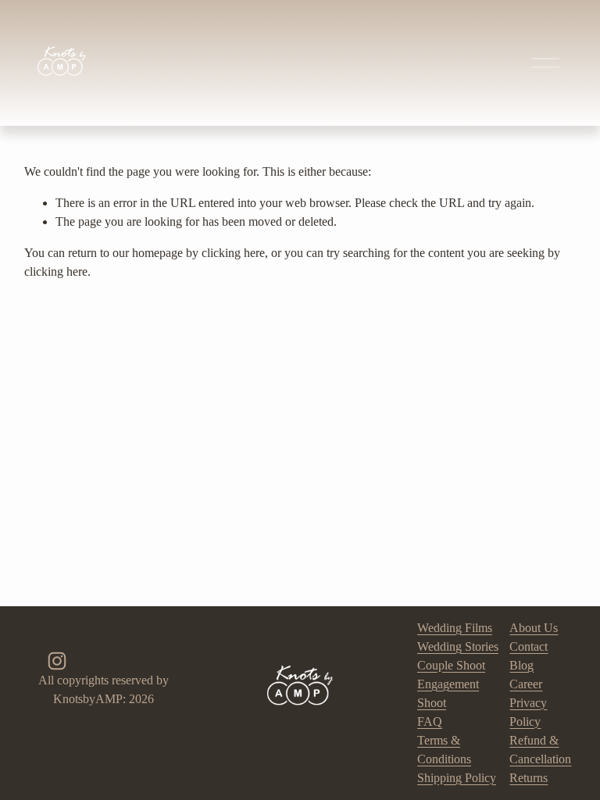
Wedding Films (454, 627)
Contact (528, 646)
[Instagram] (57, 661)
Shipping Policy (456, 777)
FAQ (429, 721)
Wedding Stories (457, 646)
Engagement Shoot (448, 693)
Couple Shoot (451, 665)
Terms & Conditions (444, 750)
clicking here (233, 252)
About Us (533, 627)
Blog (521, 665)
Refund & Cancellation (540, 750)
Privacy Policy (528, 712)
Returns (528, 777)
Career (525, 684)
